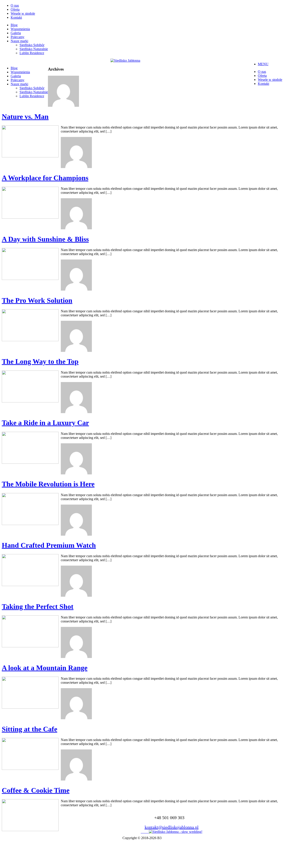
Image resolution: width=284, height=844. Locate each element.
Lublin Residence (32, 53)
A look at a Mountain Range (44, 668)
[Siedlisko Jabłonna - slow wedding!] (175, 832)
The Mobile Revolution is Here (48, 484)
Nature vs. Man (25, 117)
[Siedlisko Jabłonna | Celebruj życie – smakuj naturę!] (125, 60)
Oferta (15, 9)
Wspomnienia (20, 29)
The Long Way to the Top (40, 361)
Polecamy (17, 37)
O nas (15, 5)
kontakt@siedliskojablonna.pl (172, 827)
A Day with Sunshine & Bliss (45, 239)
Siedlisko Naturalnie (34, 49)
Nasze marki (19, 41)
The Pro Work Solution (37, 300)
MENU (263, 64)
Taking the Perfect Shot (37, 606)
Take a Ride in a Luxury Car (45, 423)
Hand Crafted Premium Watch (49, 545)
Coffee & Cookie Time (35, 790)
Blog (14, 25)
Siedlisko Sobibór (32, 45)
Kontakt (16, 17)
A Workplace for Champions (45, 178)
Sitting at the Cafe (29, 729)
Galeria (16, 33)
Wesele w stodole (23, 13)
